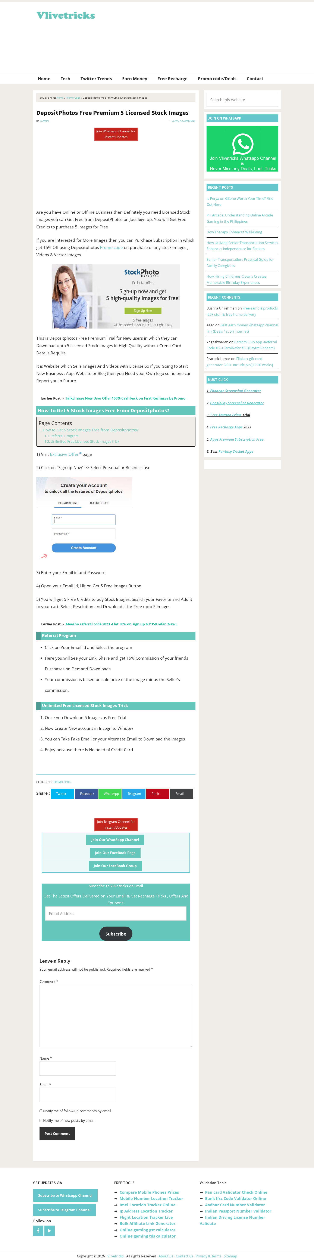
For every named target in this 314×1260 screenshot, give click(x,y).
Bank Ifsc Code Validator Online (235, 1198)
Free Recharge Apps (226, 427)
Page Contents (55, 423)
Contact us (184, 1256)
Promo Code (62, 782)
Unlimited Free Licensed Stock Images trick (85, 441)
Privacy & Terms (208, 1256)
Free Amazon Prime (226, 415)
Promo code (111, 247)
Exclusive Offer (64, 454)
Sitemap (230, 1256)
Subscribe (116, 934)
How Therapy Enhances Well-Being (234, 232)
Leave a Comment (183, 121)
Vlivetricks (65, 14)
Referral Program (65, 436)
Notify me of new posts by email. (69, 1120)
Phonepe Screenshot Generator (235, 390)
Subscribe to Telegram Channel (64, 1210)
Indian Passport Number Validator (238, 1211)
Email (45, 1084)
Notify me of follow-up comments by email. (77, 1111)
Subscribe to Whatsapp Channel (65, 1195)
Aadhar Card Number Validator (235, 1204)
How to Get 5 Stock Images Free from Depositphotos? (91, 429)
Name (46, 1058)
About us (166, 1256)
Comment (49, 981)
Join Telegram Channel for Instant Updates (116, 824)
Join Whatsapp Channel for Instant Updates (115, 134)
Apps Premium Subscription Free (237, 439)
